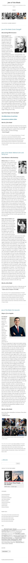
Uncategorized (4, 503)
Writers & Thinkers (5, 507)
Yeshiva (3, 543)
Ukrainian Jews (18, 540)
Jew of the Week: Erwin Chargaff (11, 29)
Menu (14, 10)
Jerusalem (5, 535)
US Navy (16, 450)
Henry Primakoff (8, 295)
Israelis (22, 533)
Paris (25, 536)
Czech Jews (23, 294)
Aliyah (3, 529)
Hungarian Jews (10, 533)
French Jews (20, 530)
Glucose (3, 295)
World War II (20, 542)
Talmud (7, 540)
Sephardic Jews (16, 539)
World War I (13, 542)
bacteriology (9, 136)
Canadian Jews (5, 530)
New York (6, 536)
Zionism (6, 543)
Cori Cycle (19, 294)
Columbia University (13, 294)
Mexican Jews (10, 448)
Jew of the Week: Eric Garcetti (11, 310)
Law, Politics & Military (15, 443)
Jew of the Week (14, 3)
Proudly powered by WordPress (7, 559)
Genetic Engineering (12, 140)
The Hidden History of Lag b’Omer (10, 116)
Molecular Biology (19, 140)
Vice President (21, 450)
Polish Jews (18, 538)
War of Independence (6, 542)
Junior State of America (16, 446)
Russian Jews (10, 300)
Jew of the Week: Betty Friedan (8, 517)
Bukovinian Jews (11, 138)
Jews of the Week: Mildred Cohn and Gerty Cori (13, 153)
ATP (2, 294)
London (19, 535)
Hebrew (14, 531)
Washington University (18, 300)
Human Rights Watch (6, 446)
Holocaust (4, 533)
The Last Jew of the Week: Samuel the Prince (10, 514)
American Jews (4, 445)
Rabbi (24, 538)
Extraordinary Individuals (6, 497)
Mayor (6, 448)
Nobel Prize (14, 141)
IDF (14, 533)
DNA (7, 140)
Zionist (11, 543)
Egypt (17, 530)
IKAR (11, 446)
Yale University (23, 143)
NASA (8, 297)
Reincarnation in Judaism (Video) (9, 119)
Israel (17, 533)
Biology (19, 136)
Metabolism (4, 297)
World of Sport (4, 505)
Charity (13, 530)
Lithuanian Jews (15, 535)
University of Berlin (5, 143)
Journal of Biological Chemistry (18, 295)
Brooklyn (24, 529)
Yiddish (24, 300)
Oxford (15, 448)
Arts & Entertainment (6, 494)
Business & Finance (5, 496)
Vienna (10, 143)
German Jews (6, 532)
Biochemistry (15, 136)
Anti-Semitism (19, 529)
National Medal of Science (7, 141)
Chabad (10, 530)
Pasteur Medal (20, 141)
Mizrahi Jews (23, 535)
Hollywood (22, 445)
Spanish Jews (4, 540)
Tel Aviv (10, 540)
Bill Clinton (10, 445)
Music (3, 536)
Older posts (5, 459)
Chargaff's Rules (17, 138)
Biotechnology (4, 138)
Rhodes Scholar (20, 448)
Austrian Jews (4, 136)
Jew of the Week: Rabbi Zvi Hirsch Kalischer (10, 516)
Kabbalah (10, 535)
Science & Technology (15, 135)
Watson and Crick (16, 143)
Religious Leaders (5, 500)
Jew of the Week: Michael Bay (7, 521)
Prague (17, 298)
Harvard (11, 531)
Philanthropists (7, 538)
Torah (14, 541)
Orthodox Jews (19, 536)
